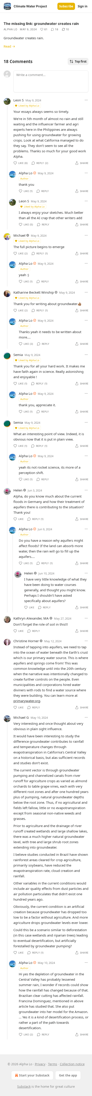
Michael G (21, 717)
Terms (52, 1064)
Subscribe (66, 6)
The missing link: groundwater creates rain (41, 23)
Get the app (68, 1075)
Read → (9, 46)
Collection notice (72, 1064)
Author (24, 178)
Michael (19, 235)
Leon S (18, 100)
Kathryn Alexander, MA (31, 618)
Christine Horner (26, 641)
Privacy (40, 1064)
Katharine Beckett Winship (33, 292)
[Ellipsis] (86, 100)
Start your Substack (34, 1075)
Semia (18, 354)
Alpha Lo (10, 29)
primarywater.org (26, 701)
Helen (17, 490)
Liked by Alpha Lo (29, 105)
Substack (24, 1086)
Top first (81, 61)
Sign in (83, 6)
